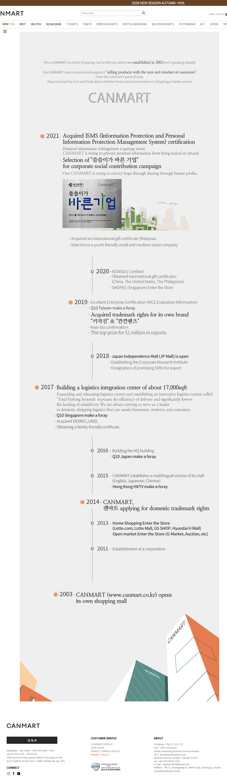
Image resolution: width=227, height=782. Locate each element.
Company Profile (102, 744)
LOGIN (212, 14)
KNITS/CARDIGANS (135, 24)
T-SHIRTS (72, 24)
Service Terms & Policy (105, 751)
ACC (202, 24)
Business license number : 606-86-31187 (175, 757)
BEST (23, 24)
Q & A (32, 740)
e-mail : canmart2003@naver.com (172, 764)
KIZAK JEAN (53, 24)
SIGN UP (220, 14)
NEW (8, 24)
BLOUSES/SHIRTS (163, 24)
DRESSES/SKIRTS (107, 24)
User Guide (97, 747)
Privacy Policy (100, 754)
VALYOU (36, 24)
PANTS (87, 24)
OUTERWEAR (187, 24)
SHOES (214, 24)
